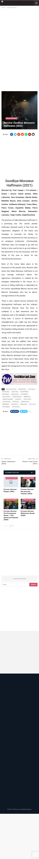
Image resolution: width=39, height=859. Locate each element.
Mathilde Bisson (25, 401)
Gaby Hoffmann (24, 394)
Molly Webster (5, 404)
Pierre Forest (32, 404)
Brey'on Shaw (15, 391)
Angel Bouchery (22, 389)
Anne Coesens (31, 389)
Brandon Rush (5, 391)
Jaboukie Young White (7, 399)
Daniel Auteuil (5, 394)
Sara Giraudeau (16, 406)
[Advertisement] (19, 29)
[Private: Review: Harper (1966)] (11, 482)
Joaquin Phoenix (6, 401)
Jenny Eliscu (18, 399)
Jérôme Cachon (27, 399)
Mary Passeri (16, 401)
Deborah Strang (15, 394)
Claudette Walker (24, 391)
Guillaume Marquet (17, 396)
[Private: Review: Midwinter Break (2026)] (28, 504)
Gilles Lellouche (6, 396)
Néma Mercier (14, 404)
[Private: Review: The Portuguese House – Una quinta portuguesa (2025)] (11, 504)
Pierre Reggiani (6, 406)
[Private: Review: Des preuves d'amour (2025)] (28, 482)
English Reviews (11, 118)
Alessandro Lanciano (11, 389)
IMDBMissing (27, 396)
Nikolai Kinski (23, 404)
